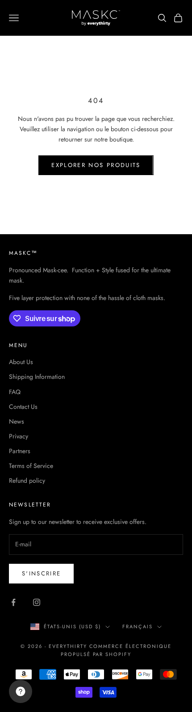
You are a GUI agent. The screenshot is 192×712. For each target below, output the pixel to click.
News (16, 421)
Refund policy (27, 480)
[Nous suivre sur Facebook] (13, 602)
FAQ (15, 391)
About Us (21, 361)
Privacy (18, 436)
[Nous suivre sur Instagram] (36, 602)
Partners (19, 450)
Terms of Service (31, 465)
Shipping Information (37, 376)
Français (137, 626)
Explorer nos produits (95, 165)
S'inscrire (41, 573)
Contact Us (23, 406)
